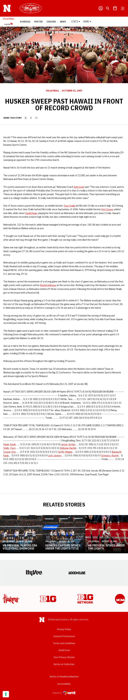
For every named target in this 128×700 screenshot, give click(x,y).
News (63, 21)
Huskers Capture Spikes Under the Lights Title (62, 547)
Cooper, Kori (9, 451)
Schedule (25, 21)
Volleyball (52, 90)
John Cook (79, 186)
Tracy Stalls (69, 205)
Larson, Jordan (68, 444)
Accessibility (64, 683)
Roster (38, 21)
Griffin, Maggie (65, 451)
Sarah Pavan (31, 213)
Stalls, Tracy (9, 448)
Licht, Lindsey (54, 455)
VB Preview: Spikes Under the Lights (106, 547)
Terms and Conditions (64, 643)
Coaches (51, 21)
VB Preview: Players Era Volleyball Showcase (20, 547)
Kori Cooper (108, 209)
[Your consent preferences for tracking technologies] (6, 694)
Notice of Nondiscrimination (64, 676)
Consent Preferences (64, 636)
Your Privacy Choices (64, 657)
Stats (74, 21)
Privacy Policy (64, 629)
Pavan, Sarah (9, 444)
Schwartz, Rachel (109, 455)
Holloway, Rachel (68, 448)
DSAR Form (64, 650)
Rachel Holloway (48, 285)
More (86, 21)
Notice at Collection (64, 664)
